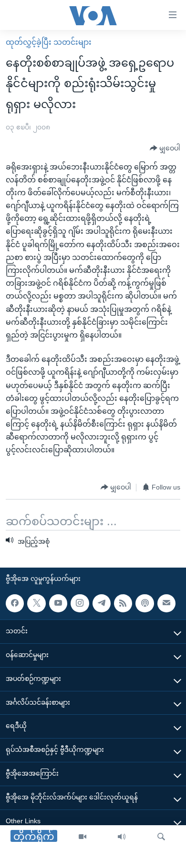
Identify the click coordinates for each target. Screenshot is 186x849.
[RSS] (123, 603)
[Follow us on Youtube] (58, 603)
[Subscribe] (166, 603)
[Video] (82, 837)
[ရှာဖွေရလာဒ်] (161, 837)
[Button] (165, 148)
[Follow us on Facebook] (15, 603)
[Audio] (121, 837)
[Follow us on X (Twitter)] (36, 603)
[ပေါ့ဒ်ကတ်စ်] (144, 603)
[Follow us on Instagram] (80, 603)
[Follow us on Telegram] (102, 603)
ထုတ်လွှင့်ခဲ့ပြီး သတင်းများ (49, 42)
